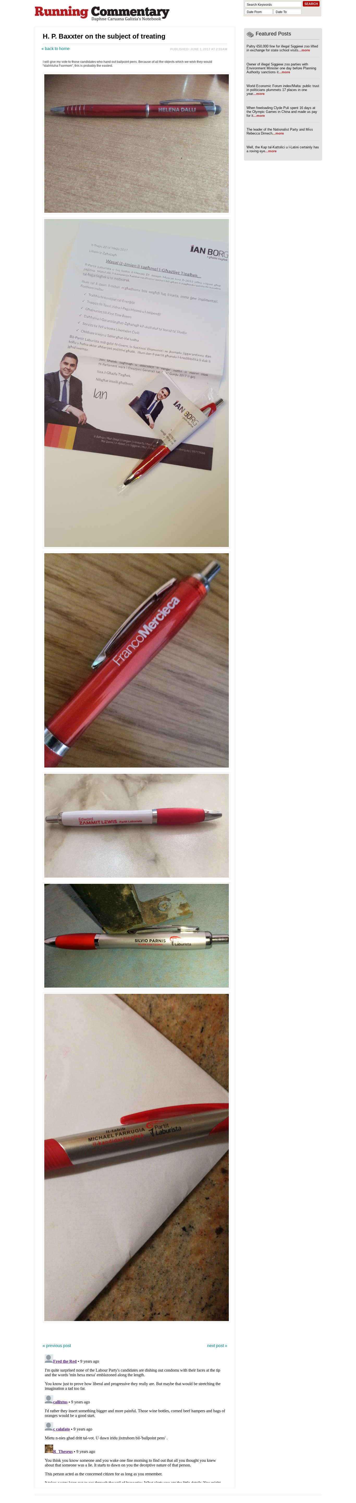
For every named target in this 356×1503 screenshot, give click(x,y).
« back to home (55, 48)
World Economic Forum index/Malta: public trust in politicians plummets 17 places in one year (283, 90)
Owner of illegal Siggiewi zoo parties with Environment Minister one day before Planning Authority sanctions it (281, 68)
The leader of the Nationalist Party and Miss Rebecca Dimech (280, 131)
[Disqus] (135, 1417)
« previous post (57, 1345)
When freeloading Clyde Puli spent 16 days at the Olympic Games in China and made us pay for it (282, 112)
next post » (217, 1345)
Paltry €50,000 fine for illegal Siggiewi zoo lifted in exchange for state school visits (282, 48)
